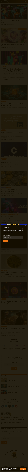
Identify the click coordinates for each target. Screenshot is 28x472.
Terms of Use (8, 469)
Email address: (6, 235)
